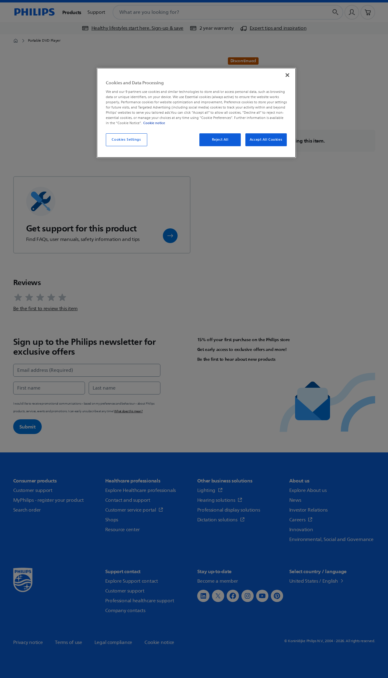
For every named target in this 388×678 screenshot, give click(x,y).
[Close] (287, 75)
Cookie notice (154, 123)
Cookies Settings (126, 140)
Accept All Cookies (266, 140)
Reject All (220, 140)
